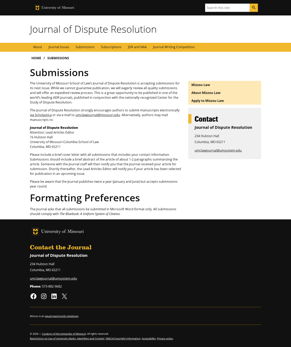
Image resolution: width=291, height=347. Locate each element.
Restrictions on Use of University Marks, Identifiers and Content (67, 338)
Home (36, 58)
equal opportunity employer (61, 316)
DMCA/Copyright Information (123, 338)
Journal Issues (58, 47)
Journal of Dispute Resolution (93, 28)
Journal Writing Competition (174, 47)
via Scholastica (41, 115)
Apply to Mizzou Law (207, 100)
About (37, 47)
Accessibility (149, 338)
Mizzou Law (200, 85)
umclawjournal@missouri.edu (97, 115)
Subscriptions (111, 47)
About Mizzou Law (206, 93)
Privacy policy (165, 338)
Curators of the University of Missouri (64, 334)
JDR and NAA (137, 47)
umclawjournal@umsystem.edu (218, 150)
